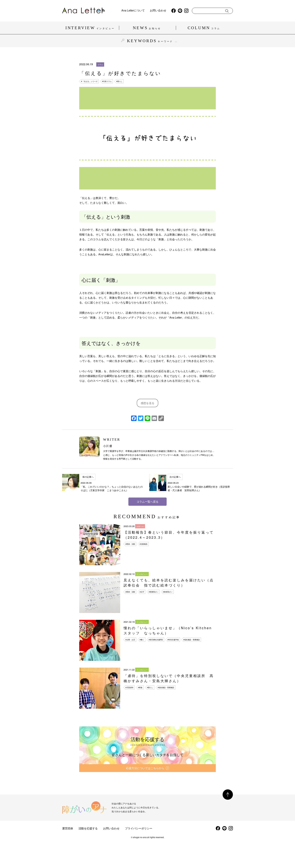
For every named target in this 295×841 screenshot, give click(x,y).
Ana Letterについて (133, 10)
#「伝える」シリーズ (89, 81)
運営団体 (67, 828)
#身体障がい (167, 592)
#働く (142, 639)
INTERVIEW (90, 28)
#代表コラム (107, 81)
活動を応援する (88, 828)
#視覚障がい (153, 592)
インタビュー (142, 574)
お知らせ (140, 526)
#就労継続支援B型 (156, 639)
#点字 (142, 592)
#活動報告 (144, 544)
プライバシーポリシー (138, 828)
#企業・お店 (130, 639)
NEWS (147, 28)
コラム (100, 64)
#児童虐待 (129, 687)
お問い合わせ (158, 10)
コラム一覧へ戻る (147, 502)
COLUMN (204, 28)
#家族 (140, 687)
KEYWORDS (150, 41)
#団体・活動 (130, 544)
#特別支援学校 (173, 639)
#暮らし (119, 81)
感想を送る (147, 403)
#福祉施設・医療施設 (191, 639)
